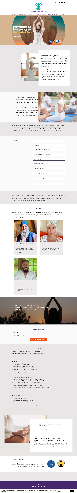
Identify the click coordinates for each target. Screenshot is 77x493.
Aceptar (72, 491)
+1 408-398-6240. (50, 333)
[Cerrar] (75, 491)
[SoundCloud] (64, 2)
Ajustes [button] (59, 491)
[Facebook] (60, 2)
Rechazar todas (65, 491)
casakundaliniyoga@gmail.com (37, 405)
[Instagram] (57, 2)
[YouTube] (62, 2)
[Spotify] (55, 2)
